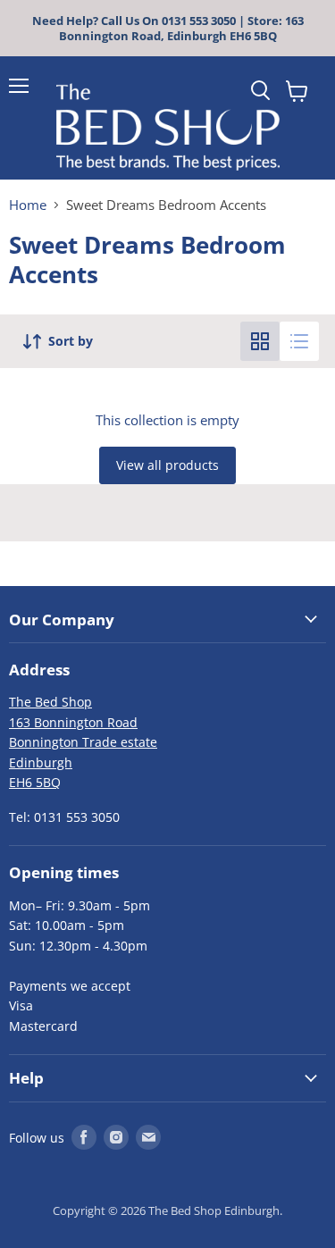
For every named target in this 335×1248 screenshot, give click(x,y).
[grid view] (260, 341)
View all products (167, 464)
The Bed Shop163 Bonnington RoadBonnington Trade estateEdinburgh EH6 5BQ (83, 742)
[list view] (299, 341)
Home (27, 205)
